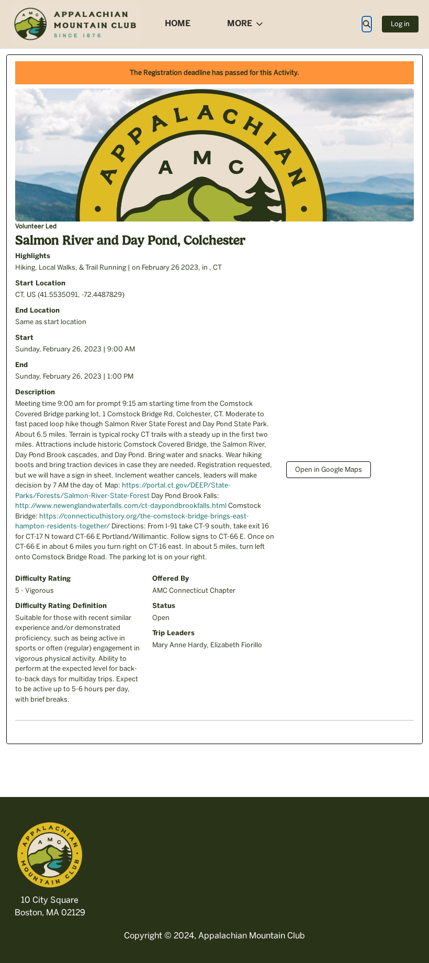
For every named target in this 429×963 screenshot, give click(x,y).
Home (177, 23)
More (239, 23)
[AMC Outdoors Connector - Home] (75, 24)
